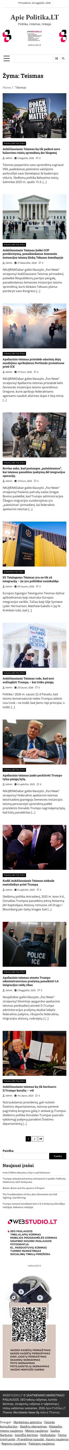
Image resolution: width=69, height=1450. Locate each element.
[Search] (63, 58)
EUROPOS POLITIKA (14, 571)
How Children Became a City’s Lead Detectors (26, 1172)
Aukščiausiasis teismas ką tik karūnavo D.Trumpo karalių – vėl (29, 1088)
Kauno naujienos (57, 1439)
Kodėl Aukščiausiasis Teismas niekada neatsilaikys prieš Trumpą (28, 882)
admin (8, 158)
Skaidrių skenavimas (33, 1426)
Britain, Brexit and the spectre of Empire (23, 1188)
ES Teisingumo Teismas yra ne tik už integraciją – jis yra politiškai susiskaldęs (31, 579)
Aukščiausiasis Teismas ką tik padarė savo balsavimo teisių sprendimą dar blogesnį (31, 150)
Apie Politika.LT (34, 17)
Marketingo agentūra (28, 1422)
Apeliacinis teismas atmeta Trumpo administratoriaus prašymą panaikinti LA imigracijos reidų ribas (31, 981)
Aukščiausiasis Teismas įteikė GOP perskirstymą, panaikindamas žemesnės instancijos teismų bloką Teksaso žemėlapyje (33, 253)
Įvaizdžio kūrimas (26, 1435)
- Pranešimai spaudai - (31, 1439)
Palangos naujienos (42, 1444)
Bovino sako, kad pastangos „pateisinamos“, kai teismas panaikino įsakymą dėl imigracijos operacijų (34, 472)
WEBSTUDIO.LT (13, 1395)
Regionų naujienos (14, 1444)
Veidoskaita (48, 1435)
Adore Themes (50, 1412)
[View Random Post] (56, 58)
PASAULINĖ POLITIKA (14, 143)
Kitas (40, 1139)
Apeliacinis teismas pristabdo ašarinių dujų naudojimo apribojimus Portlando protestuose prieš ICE (33, 363)
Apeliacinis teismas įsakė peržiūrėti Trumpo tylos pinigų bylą (32, 777)
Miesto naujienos (36, 1431)
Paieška (8, 1151)
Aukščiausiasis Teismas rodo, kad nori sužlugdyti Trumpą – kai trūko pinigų (28, 680)
